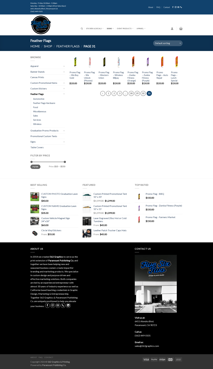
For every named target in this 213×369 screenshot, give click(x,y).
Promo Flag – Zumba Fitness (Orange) (133, 76)
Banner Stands (37, 71)
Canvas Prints (37, 77)
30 (143, 93)
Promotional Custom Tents (43, 136)
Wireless (37, 124)
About (150, 7)
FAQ (158, 7)
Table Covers (37, 147)
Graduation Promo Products (44, 130)
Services (37, 120)
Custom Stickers (38, 88)
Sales (35, 115)
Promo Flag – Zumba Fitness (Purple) (147, 76)
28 (131, 93)
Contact (166, 7)
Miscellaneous (39, 111)
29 (137, 93)
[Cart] (181, 28)
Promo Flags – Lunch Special (174, 76)
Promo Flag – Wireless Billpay (118, 75)
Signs (109, 28)
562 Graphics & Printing (59, 362)
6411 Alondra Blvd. (144, 321)
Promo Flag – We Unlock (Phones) (89, 76)
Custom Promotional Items (43, 82)
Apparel (140, 28)
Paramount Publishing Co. (54, 365)
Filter (35, 167)
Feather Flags (68, 46)
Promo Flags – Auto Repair (162, 75)
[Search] (82, 28)
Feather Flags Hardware (44, 103)
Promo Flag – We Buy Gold (75, 75)
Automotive (38, 99)
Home (35, 46)
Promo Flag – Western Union (104, 75)
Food (35, 107)
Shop (48, 46)
